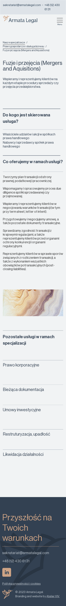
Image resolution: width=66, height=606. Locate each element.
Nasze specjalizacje (14, 42)
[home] (20, 18)
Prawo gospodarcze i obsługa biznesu (23, 46)
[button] (60, 20)
